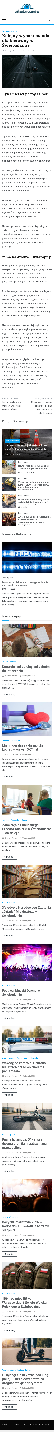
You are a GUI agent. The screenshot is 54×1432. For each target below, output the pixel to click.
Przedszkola (16, 820)
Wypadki (12, 1135)
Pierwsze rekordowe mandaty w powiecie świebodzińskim (11, 406)
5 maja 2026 (25, 525)
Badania (5, 740)
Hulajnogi (20, 1370)
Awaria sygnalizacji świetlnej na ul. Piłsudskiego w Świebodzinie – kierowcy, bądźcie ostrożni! (34, 521)
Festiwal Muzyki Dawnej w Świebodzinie (21, 993)
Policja (4, 1135)
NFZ (11, 740)
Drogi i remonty (12, 441)
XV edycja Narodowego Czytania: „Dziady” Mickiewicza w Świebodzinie (27, 912)
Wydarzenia (13, 903)
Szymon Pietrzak (27, 51)
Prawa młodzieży (23, 1058)
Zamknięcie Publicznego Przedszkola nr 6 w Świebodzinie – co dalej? (26, 829)
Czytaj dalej (9, 694)
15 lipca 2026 (9, 589)
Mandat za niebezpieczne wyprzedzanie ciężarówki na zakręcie (25, 584)
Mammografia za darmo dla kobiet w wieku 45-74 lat (22, 747)
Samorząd (26, 820)
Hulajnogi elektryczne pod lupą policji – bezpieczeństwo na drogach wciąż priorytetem (25, 1379)
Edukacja (6, 820)
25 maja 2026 (25, 507)
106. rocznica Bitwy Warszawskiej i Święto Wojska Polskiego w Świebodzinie (24, 1303)
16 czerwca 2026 (27, 472)
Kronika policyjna (9, 31)
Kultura (5, 903)
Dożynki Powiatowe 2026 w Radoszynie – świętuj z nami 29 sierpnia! (25, 1226)
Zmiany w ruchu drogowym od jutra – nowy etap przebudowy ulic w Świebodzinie (33, 485)
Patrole (28, 1370)
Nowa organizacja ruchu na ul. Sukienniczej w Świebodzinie (33, 467)
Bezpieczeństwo (9, 1058)
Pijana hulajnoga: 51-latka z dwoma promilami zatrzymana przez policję (24, 1144)
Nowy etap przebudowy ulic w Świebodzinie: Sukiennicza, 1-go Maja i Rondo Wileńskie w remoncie (33, 503)
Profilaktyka (35, 1058)
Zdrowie (17, 740)
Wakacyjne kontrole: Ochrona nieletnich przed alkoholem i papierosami (24, 1067)
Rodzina (13, 662)
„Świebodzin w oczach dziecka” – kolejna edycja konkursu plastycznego (41, 407)
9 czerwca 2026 (26, 490)
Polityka (5, 662)
